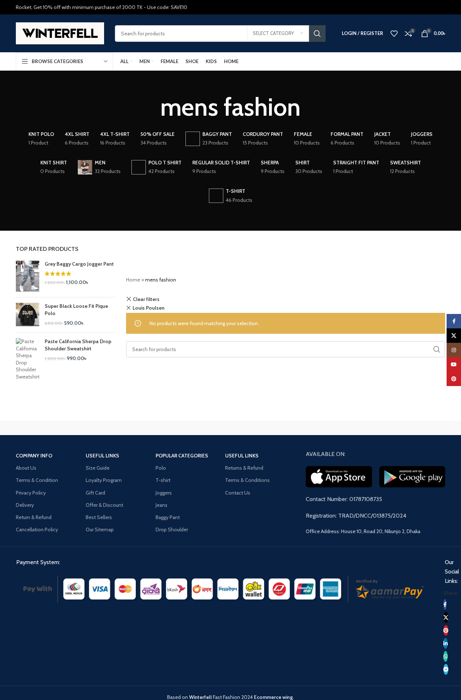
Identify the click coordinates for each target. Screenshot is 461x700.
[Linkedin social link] (445, 643)
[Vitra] (46, 428)
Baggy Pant (168, 517)
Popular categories (182, 455)
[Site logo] (60, 33)
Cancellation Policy (37, 529)
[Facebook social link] (445, 604)
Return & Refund (34, 517)
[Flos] (414, 428)
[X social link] (445, 617)
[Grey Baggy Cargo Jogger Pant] (27, 276)
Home (133, 279)
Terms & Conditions (247, 480)
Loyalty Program (104, 480)
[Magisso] (107, 428)
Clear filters (146, 299)
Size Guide (97, 468)
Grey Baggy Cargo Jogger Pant (79, 264)
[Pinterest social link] (445, 630)
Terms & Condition (37, 480)
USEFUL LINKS (102, 455)
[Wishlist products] (394, 33)
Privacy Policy (31, 492)
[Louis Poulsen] (169, 428)
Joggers (164, 492)
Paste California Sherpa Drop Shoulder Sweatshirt (78, 345)
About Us (26, 468)
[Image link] (223, 588)
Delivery (25, 505)
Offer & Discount (104, 505)
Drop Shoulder (172, 529)
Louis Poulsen (149, 308)
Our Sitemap (100, 529)
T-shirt (163, 480)
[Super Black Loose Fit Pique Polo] (27, 315)
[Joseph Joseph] (291, 428)
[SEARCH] (317, 33)
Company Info (34, 455)
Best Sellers (99, 517)
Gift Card (95, 492)
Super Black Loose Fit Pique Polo (76, 309)
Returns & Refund (244, 468)
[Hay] (353, 428)
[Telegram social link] (445, 669)
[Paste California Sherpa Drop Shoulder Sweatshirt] (27, 359)
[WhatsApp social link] (445, 656)
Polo (161, 468)
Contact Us (237, 492)
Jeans (161, 505)
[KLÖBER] (230, 428)
